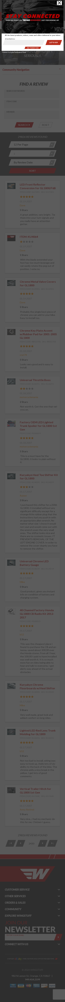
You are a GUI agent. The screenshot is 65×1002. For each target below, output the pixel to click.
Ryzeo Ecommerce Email (18, 52)
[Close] (59, 3)
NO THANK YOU (33, 48)
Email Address (10, 39)
